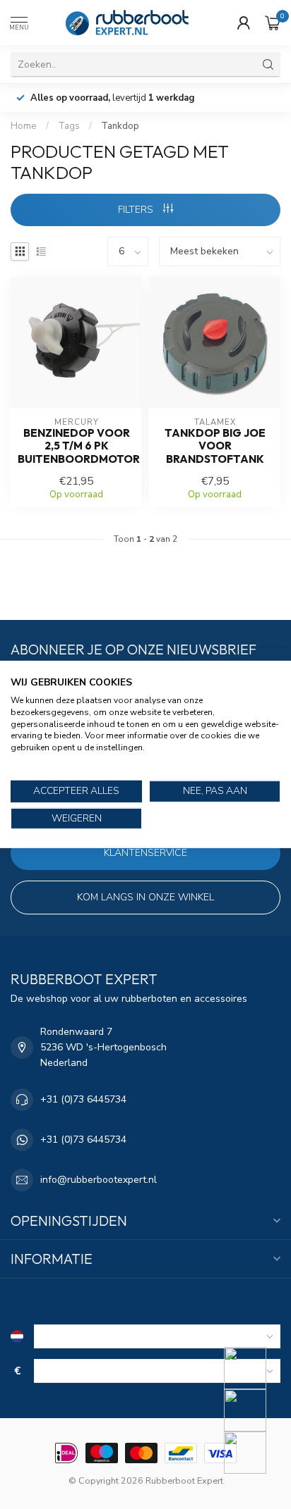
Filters (137, 209)
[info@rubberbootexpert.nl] (254, 1410)
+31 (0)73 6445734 (83, 1099)
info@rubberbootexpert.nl (98, 1179)
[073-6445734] (254, 1368)
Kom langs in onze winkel (145, 897)
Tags (69, 126)
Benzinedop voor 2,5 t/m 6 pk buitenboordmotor (76, 446)
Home (24, 126)
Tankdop (120, 126)
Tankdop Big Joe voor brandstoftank (215, 446)
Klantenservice (145, 852)
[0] (272, 22)
